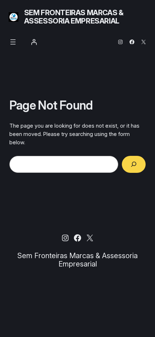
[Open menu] (13, 42)
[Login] (34, 42)
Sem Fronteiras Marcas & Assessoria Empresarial (74, 16)
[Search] (134, 164)
